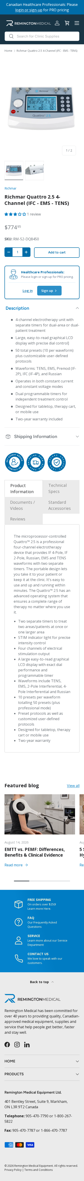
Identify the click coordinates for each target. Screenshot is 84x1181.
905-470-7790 (37, 1115)
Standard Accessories (59, 505)
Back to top (40, 982)
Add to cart (57, 252)
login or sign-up (28, 9)
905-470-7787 (23, 1130)
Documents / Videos (22, 505)
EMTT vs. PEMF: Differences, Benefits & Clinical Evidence (34, 852)
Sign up (47, 290)
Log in (28, 290)
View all (73, 785)
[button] (67, 23)
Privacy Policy (13, 1170)
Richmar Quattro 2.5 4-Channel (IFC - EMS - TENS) (47, 50)
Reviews (17, 519)
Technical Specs (57, 488)
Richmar (10, 188)
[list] (42, 108)
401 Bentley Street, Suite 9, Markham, (36, 1101)
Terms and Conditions (38, 1170)
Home (8, 50)
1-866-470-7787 (54, 1130)
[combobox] (42, 36)
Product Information (22, 488)
